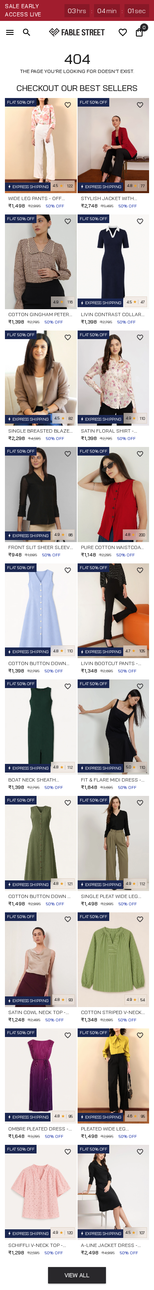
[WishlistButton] (68, 105)
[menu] (10, 32)
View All (77, 1275)
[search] (26, 32)
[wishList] (123, 32)
